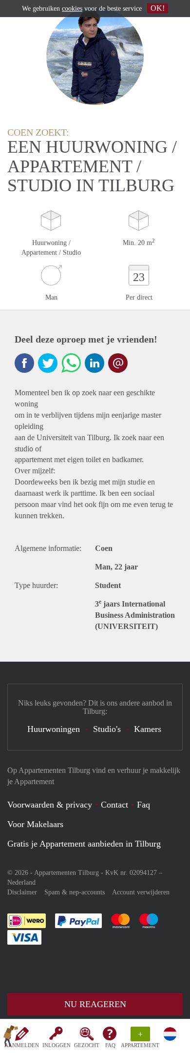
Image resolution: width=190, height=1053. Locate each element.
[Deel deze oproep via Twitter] (47, 363)
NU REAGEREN (95, 1004)
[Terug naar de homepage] (10, 1038)
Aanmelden (21, 1045)
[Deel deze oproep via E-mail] (118, 363)
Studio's (107, 729)
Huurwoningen (53, 729)
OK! (158, 8)
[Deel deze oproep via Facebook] (24, 363)
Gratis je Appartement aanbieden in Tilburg (84, 844)
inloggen (56, 1045)
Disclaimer (22, 892)
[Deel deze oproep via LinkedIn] (94, 363)
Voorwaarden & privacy (49, 805)
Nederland (21, 882)
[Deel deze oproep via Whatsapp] (71, 363)
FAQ (110, 1045)
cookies (72, 8)
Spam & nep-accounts (74, 892)
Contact (114, 805)
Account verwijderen (141, 892)
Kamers (147, 729)
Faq (143, 805)
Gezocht (86, 1045)
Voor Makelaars (35, 824)
